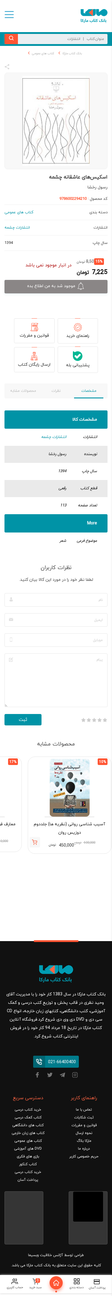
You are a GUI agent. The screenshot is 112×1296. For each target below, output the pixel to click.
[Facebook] (37, 1076)
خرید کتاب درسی (28, 1109)
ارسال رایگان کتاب (34, 365)
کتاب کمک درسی (28, 1117)
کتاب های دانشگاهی (28, 1125)
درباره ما (84, 1148)
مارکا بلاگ (84, 1140)
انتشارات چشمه (53, 437)
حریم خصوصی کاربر (84, 1156)
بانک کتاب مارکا (72, 53)
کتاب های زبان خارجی (28, 1133)
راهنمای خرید (77, 336)
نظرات (56, 390)
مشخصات (88, 390)
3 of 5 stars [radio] (94, 720)
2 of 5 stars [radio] (99, 720)
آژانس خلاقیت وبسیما (45, 1255)
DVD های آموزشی (28, 1148)
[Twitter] (50, 1076)
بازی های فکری (28, 1156)
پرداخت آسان (28, 1180)
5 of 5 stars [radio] (83, 720)
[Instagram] (75, 1076)
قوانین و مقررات (34, 335)
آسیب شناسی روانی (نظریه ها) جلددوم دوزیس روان (69, 828)
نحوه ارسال (84, 1133)
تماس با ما (84, 1109)
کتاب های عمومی (43, 53)
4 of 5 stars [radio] (88, 720)
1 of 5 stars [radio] (104, 720)
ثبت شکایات (84, 1117)
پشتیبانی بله (78, 365)
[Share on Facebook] (18, 67)
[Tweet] (39, 67)
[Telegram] (62, 1076)
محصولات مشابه (23, 390)
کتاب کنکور (28, 1164)
